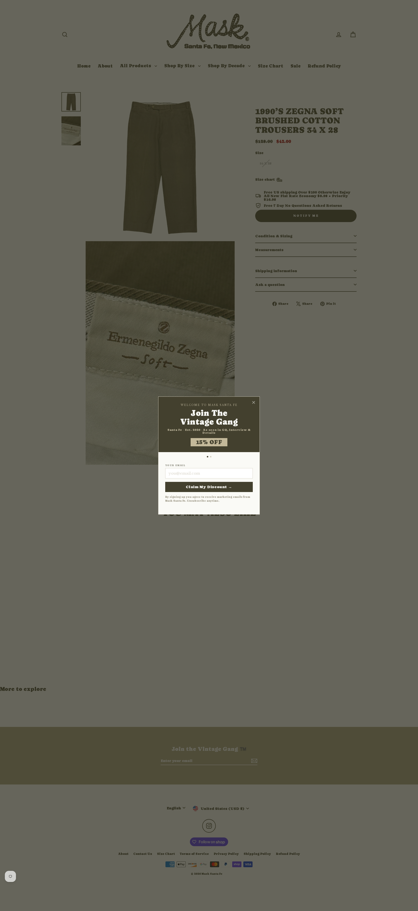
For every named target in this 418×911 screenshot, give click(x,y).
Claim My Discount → (209, 487)
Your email (175, 465)
